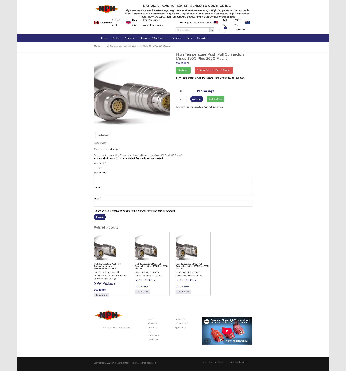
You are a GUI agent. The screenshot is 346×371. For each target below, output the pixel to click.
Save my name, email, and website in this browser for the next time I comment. (135, 210)
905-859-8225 (116, 22)
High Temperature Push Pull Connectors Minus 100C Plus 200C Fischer (138, 45)
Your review (101, 172)
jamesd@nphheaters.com (199, 22)
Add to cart (196, 99)
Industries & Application (153, 38)
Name (98, 187)
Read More (101, 295)
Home (104, 38)
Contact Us (202, 38)
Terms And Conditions (212, 362)
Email (97, 198)
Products (129, 38)
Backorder (183, 70)
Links (189, 38)
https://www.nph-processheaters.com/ (153, 22)
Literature (176, 38)
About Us (152, 323)
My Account (240, 29)
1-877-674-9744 (236, 22)
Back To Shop (216, 98)
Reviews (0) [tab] (103, 135)
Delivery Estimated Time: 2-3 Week (214, 70)
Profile (116, 38)
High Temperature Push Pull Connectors (204, 106)
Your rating (100, 163)
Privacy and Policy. (237, 362)
